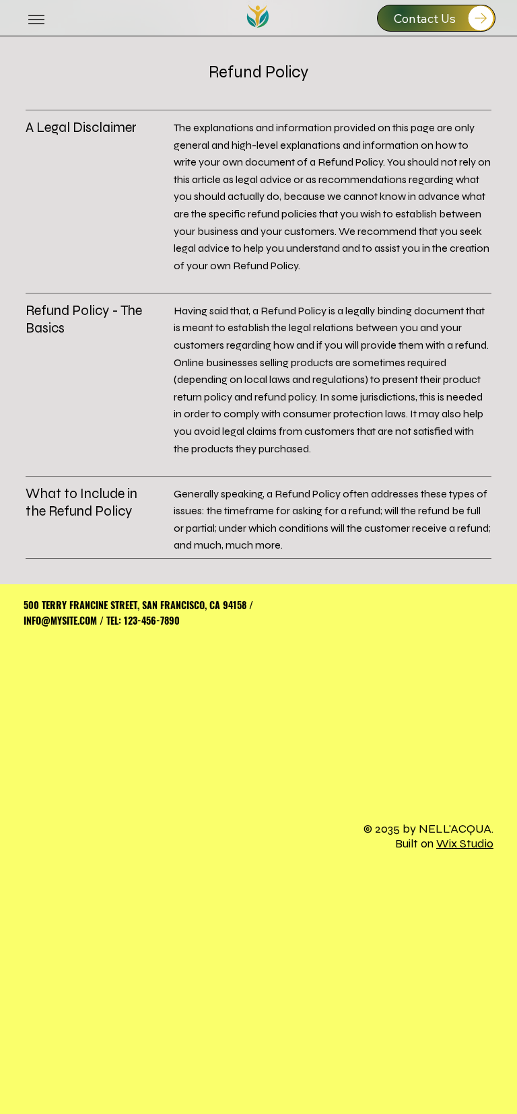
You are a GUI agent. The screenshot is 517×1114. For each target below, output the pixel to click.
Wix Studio (464, 843)
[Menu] (36, 19)
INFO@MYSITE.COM (60, 620)
